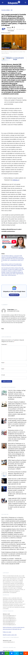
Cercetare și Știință (5, 10)
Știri (11, 10)
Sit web (3, 375)
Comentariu (4, 344)
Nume (3, 362)
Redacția (9, 27)
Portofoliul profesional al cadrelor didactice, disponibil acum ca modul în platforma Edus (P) (17, 473)
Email (3, 368)
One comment (11, 30)
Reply (2, 328)
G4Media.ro (15, 180)
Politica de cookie (7, 632)
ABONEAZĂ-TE (14, 294)
